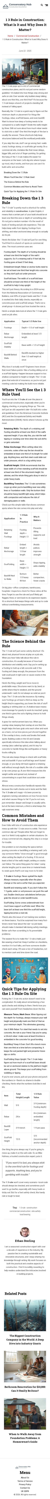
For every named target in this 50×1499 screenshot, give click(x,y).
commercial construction (20, 1211)
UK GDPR (25, 1491)
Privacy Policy (25, 1484)
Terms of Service (25, 1481)
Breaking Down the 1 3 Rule (16, 172)
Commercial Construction (27, 36)
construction (32, 1208)
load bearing (25, 1214)
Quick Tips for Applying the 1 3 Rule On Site (23, 191)
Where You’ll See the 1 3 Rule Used (19, 177)
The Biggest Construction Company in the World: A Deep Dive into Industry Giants (25, 1339)
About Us (25, 1477)
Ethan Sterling (25, 1240)
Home (10, 36)
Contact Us (25, 1488)
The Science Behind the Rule (16, 182)
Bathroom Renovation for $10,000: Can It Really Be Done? (25, 1388)
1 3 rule (22, 1208)
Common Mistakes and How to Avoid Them (23, 186)
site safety (36, 1211)
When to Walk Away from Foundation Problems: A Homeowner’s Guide (25, 1438)
